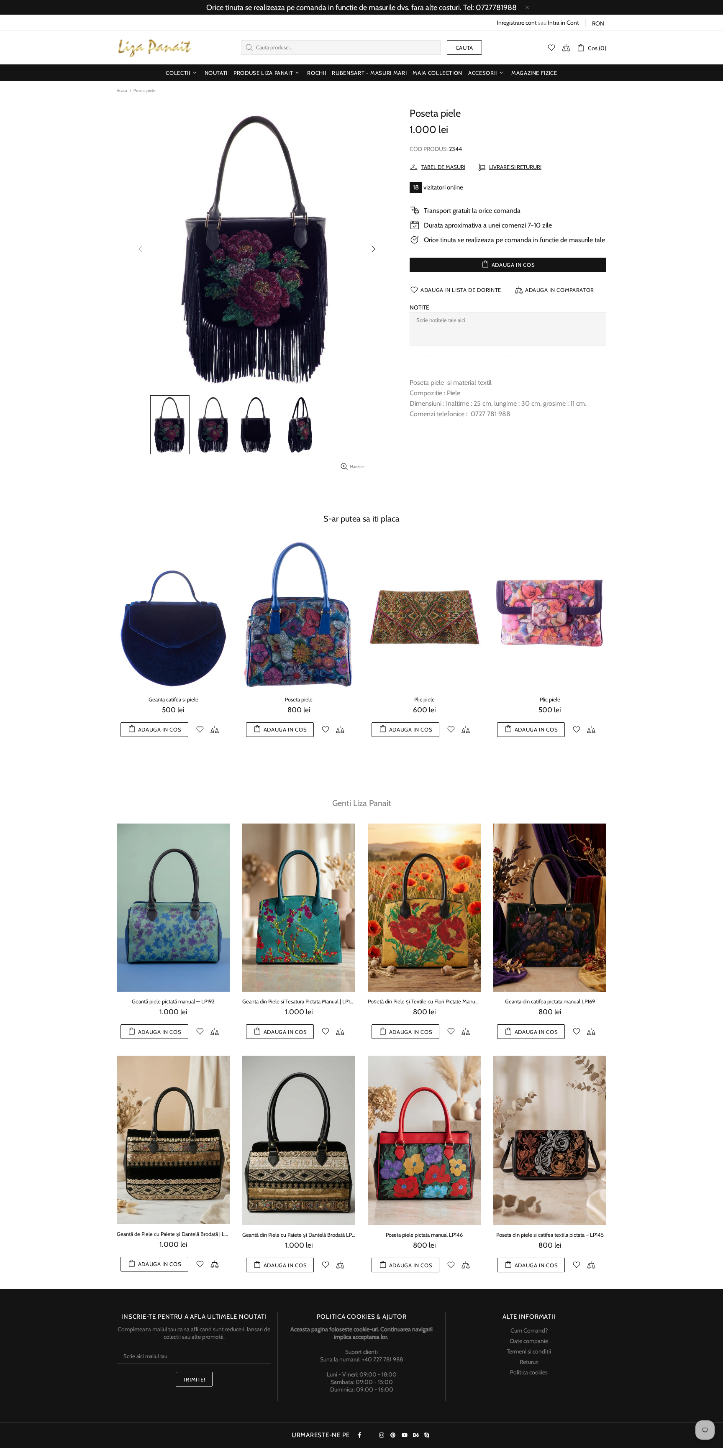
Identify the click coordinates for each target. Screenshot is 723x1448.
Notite (419, 307)
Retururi (529, 1362)
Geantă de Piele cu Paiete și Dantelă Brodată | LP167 (173, 1234)
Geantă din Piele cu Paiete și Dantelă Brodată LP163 (298, 1234)
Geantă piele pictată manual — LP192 (173, 1001)
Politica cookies (529, 1372)
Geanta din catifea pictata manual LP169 (550, 1001)
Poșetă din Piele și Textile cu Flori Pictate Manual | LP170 (424, 1001)
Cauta (464, 47)
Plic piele (238, 699)
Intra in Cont (563, 22)
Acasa (122, 90)
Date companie (529, 1341)
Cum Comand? (529, 1330)
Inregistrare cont (517, 22)
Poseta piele (489, 699)
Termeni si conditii (529, 1351)
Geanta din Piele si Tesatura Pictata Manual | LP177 (298, 1001)
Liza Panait (154, 48)
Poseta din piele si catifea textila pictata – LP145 (550, 1234)
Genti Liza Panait (361, 803)
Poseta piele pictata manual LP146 (424, 1234)
